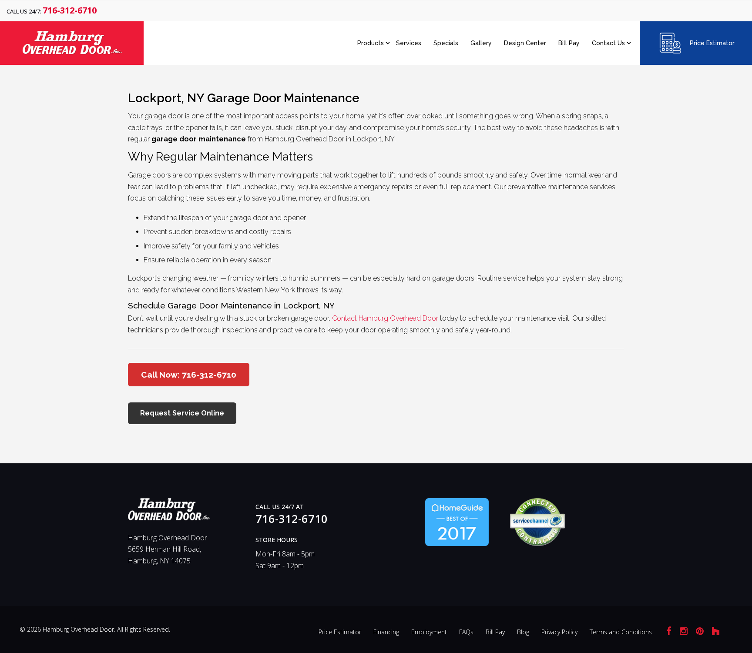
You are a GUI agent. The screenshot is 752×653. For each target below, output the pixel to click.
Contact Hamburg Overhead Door (385, 318)
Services (408, 43)
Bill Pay (569, 43)
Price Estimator (712, 43)
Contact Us (608, 43)
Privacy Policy (559, 632)
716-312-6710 (70, 10)
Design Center (525, 43)
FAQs (466, 632)
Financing (386, 632)
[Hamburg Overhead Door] (169, 513)
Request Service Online (182, 413)
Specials (445, 43)
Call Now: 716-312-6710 (188, 374)
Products (370, 43)
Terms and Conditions (621, 632)
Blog (523, 632)
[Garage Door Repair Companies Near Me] (457, 521)
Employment (429, 632)
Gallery (481, 43)
